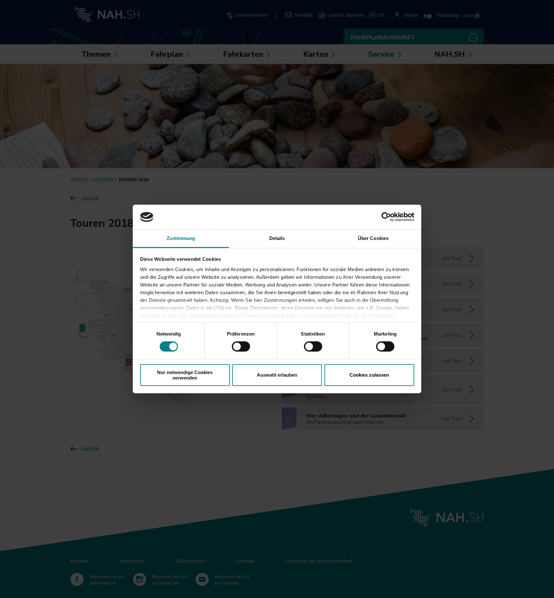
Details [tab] (277, 238)
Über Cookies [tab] (373, 238)
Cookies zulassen (369, 375)
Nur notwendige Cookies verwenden (185, 375)
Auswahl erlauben (277, 375)
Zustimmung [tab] (181, 238)
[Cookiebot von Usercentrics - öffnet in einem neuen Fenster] (386, 217)
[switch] (241, 346)
